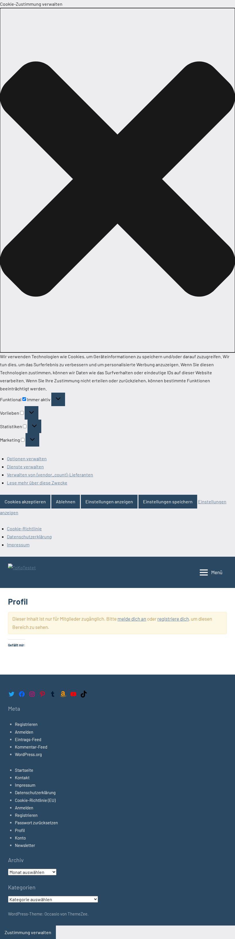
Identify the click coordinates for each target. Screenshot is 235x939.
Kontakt (22, 777)
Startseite (24, 770)
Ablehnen (65, 501)
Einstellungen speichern (168, 501)
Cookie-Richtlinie (24, 528)
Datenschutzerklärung (29, 536)
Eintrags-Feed (28, 739)
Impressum (18, 544)
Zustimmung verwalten (28, 932)
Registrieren (26, 724)
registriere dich (173, 619)
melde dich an (131, 619)
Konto (20, 837)
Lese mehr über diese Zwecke (37, 482)
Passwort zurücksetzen (36, 822)
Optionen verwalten (27, 458)
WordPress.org (28, 754)
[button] (117, 180)
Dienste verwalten (25, 466)
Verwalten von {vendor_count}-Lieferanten (50, 474)
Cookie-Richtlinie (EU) (35, 800)
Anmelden (24, 732)
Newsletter (25, 845)
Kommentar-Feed (31, 746)
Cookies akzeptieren (25, 501)
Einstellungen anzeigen (109, 501)
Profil (20, 830)
